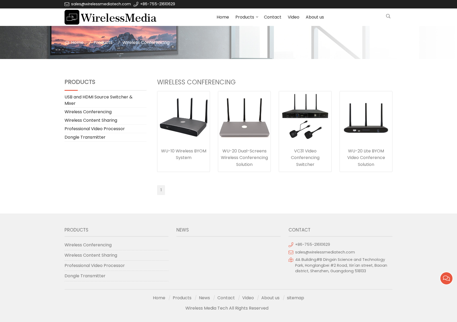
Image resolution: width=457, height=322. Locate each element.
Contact (272, 17)
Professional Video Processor (95, 129)
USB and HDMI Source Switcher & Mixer (98, 100)
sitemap (295, 298)
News (204, 298)
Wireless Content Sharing (91, 120)
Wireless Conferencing (146, 42)
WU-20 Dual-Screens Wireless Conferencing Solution (244, 157)
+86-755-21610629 (157, 4)
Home (223, 17)
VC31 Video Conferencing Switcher (305, 157)
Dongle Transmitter (85, 137)
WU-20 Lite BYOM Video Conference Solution (366, 157)
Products (244, 17)
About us (315, 17)
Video (293, 17)
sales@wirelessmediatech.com (101, 4)
